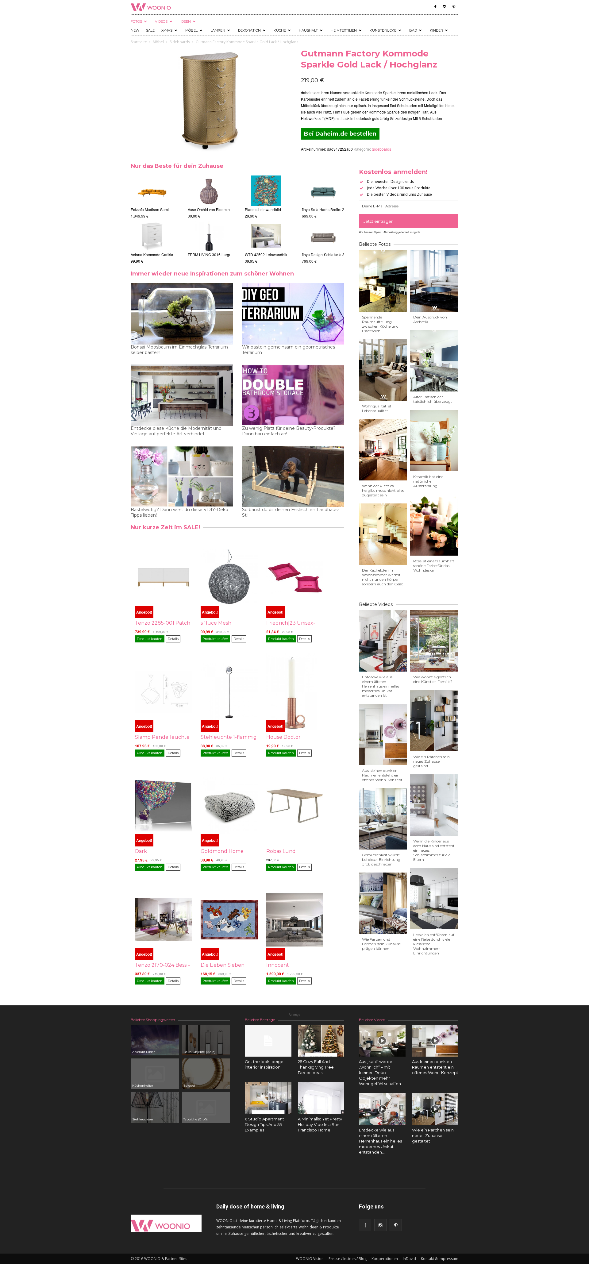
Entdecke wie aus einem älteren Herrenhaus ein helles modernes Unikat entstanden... (380, 1140)
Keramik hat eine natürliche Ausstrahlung (428, 481)
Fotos (136, 21)
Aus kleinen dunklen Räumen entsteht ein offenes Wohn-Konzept (382, 775)
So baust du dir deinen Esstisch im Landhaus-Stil (290, 512)
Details (173, 639)
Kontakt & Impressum (439, 1258)
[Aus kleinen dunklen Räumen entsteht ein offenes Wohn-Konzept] (435, 1041)
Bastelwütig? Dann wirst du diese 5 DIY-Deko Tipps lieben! (179, 512)
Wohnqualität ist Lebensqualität (376, 408)
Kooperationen (384, 1258)
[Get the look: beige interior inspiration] (268, 1041)
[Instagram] (444, 6)
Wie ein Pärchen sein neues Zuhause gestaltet (431, 761)
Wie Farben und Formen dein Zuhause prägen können (381, 944)
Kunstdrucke (383, 30)
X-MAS (166, 30)
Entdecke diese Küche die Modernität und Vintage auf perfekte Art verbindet (176, 431)
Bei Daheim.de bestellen (340, 133)
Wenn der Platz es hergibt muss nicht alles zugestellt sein (383, 490)
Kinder (436, 30)
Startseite (139, 41)
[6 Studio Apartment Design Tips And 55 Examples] (268, 1098)
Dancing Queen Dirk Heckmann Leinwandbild (283, 209)
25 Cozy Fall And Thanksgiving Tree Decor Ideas (316, 1067)
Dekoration (249, 30)
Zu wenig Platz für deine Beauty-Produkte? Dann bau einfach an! (289, 431)
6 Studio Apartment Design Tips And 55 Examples (264, 1124)
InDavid (409, 1258)
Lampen (217, 30)
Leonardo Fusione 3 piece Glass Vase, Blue (224, 209)
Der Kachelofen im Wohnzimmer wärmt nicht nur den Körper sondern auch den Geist (382, 577)
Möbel (191, 30)
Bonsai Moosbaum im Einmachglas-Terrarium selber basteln (179, 349)
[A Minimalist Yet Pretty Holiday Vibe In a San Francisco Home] (321, 1098)
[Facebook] (435, 6)
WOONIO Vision (310, 1258)
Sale (150, 30)
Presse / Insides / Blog (348, 1258)
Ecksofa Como (314, 254)
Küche (280, 30)
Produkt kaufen (150, 639)
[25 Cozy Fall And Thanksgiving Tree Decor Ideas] (321, 1041)
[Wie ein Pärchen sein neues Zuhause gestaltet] (435, 1109)
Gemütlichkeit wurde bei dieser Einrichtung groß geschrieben (381, 859)
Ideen (185, 21)
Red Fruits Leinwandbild (265, 254)
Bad (413, 30)
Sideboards (180, 41)
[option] (152, 219)
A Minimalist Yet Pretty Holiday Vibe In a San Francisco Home (320, 1124)
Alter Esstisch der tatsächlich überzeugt (432, 399)
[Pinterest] (453, 6)
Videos (161, 21)
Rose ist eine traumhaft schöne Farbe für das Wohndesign (433, 565)
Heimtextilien (344, 30)
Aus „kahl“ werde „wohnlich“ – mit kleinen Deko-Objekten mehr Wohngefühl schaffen (380, 1072)
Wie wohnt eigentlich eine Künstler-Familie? (432, 679)
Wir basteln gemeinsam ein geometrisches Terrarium (288, 349)
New (135, 30)
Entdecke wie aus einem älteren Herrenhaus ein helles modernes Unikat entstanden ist (380, 686)
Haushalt (308, 30)
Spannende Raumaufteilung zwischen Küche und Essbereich (380, 324)
